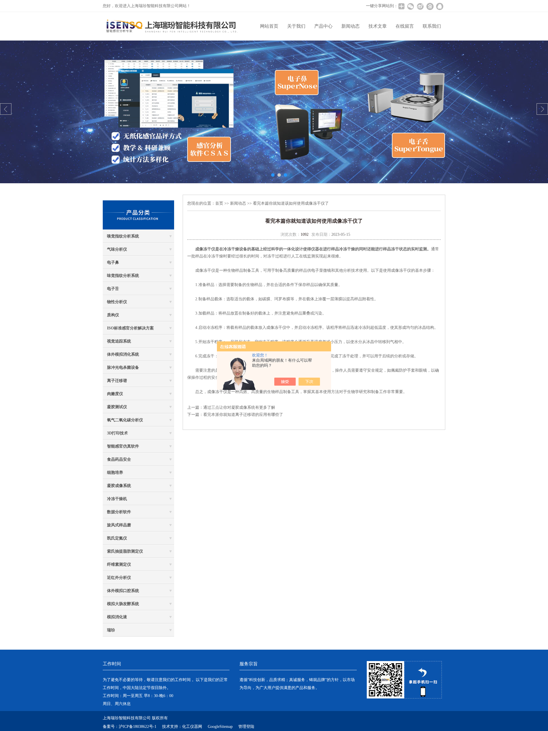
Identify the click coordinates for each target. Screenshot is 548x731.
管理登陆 (246, 726)
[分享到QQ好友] (440, 6)
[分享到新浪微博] (420, 6)
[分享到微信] (410, 6)
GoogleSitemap (220, 726)
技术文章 (377, 26)
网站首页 (269, 26)
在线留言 (405, 26)
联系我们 (432, 26)
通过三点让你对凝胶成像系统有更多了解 (239, 407)
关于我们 (296, 26)
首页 (219, 203)
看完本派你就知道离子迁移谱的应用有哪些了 (243, 414)
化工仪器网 (192, 726)
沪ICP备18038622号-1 (137, 726)
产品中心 (323, 26)
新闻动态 (350, 26)
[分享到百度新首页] (430, 6)
